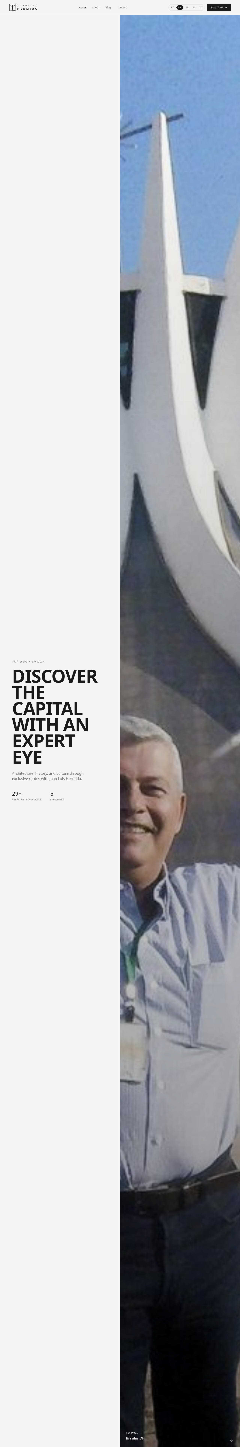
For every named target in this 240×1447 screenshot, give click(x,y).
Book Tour (217, 7)
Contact (122, 7)
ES (194, 7)
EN (179, 7)
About (95, 7)
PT (172, 7)
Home (82, 7)
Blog (108, 7)
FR (187, 7)
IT (201, 7)
